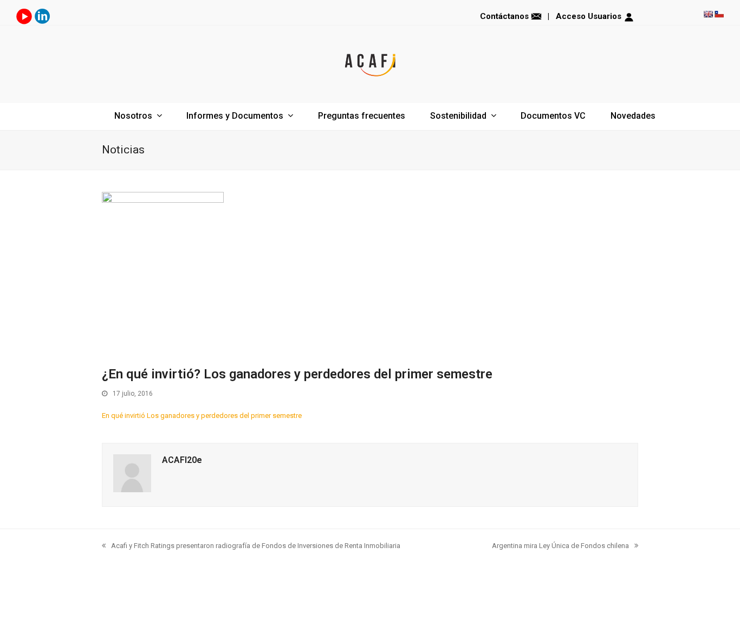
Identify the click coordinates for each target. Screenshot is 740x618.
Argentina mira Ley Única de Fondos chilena (560, 546)
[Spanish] (719, 14)
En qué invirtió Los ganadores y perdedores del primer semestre (202, 415)
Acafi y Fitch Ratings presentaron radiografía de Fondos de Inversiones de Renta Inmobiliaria (255, 546)
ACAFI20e (182, 460)
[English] (708, 14)
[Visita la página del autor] (132, 490)
